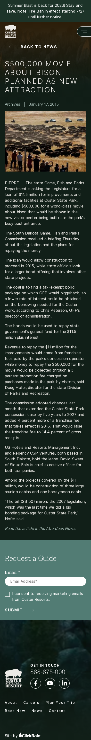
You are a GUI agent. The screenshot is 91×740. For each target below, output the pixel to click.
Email (11, 572)
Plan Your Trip (60, 702)
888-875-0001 (49, 672)
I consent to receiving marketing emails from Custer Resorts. (47, 596)
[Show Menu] (84, 31)
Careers (31, 702)
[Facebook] (35, 683)
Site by (12, 735)
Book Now (15, 711)
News (37, 711)
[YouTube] (50, 683)
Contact (57, 711)
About (11, 702)
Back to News (39, 46)
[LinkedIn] (64, 683)
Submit (14, 610)
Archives (12, 104)
